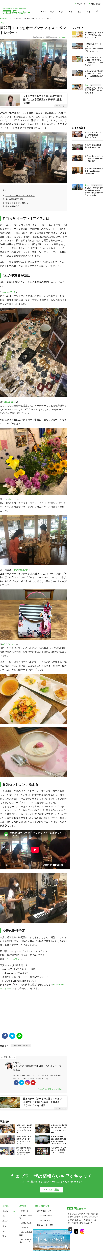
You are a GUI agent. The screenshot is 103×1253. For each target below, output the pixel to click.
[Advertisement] (33, 1012)
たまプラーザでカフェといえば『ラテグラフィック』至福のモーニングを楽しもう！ (94, 61)
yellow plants (9, 401)
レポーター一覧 (25, 1217)
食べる (43, 12)
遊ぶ (79, 12)
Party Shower (21, 569)
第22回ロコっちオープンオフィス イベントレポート (33, 19)
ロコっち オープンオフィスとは (20, 195)
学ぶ (52, 12)
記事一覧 (24, 1211)
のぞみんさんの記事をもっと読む (49, 1089)
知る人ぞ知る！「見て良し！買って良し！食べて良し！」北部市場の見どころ (94, 74)
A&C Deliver (8, 644)
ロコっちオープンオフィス (21, 1045)
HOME (4, 19)
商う (88, 12)
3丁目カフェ (13, 959)
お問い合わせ (95, 4)
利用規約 (24, 1227)
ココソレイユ (9, 499)
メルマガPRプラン (44, 1220)
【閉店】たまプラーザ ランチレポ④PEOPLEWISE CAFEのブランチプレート (94, 47)
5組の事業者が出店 (14, 199)
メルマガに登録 (51, 1189)
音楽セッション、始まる (17, 203)
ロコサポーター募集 (45, 1225)
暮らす (61, 12)
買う (70, 12)
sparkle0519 (8, 292)
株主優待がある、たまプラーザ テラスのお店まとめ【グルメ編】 (94, 35)
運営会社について (44, 1211)
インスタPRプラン (44, 1216)
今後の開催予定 (13, 206)
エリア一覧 (81, 4)
